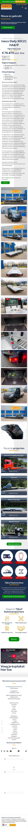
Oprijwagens (14, 716)
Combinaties (14, 734)
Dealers (14, 709)
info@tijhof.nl (14, 691)
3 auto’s (15, 729)
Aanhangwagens (14, 717)
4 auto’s (15, 731)
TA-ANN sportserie (15, 724)
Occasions (14, 704)
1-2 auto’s (15, 727)
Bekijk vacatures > (20, 1)
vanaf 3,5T (14, 726)
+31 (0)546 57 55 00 (14, 692)
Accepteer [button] (13, 825)
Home (3, 38)
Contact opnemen (8, 27)
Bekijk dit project (13, 471)
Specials (14, 739)
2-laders (15, 721)
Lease (14, 708)
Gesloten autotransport (14, 738)
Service (14, 706)
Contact (14, 713)
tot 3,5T (15, 719)
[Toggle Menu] (26, 8)
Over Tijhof (14, 711)
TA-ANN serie (14, 722)
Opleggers (14, 736)
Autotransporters (14, 703)
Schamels (15, 733)
